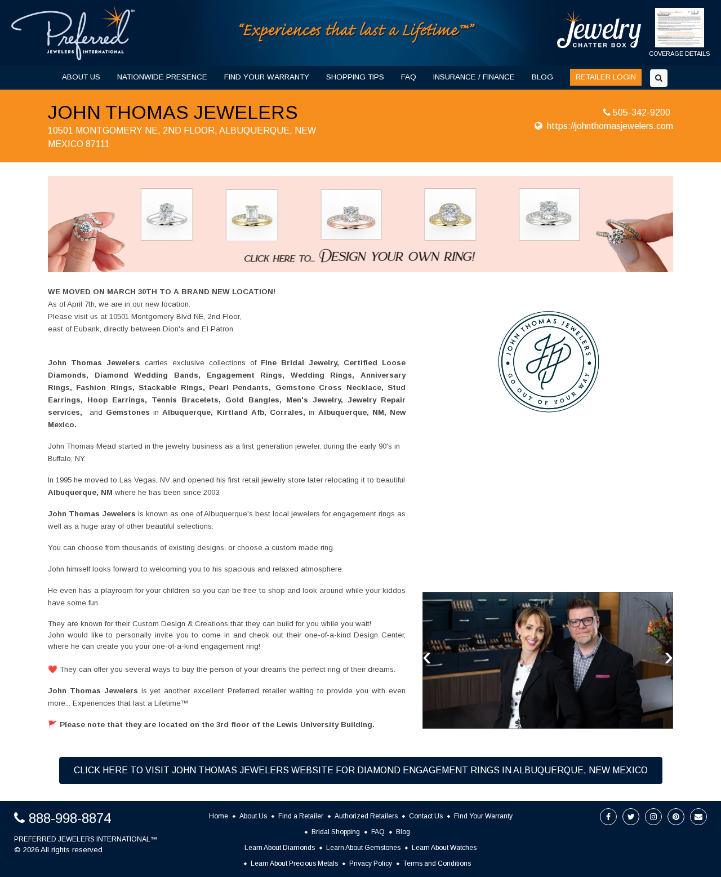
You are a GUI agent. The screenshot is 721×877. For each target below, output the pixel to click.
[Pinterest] (675, 816)
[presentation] (426, 656)
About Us (253, 816)
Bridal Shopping (335, 832)
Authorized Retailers (366, 816)
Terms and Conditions (437, 863)
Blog (403, 832)
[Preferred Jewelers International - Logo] (73, 33)
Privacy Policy (370, 863)
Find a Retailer (300, 816)
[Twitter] (630, 816)
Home (218, 816)
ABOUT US (81, 77)
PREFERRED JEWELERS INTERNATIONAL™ (85, 839)
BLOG (542, 77)
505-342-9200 (641, 112)
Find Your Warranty (483, 816)
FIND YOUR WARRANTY (266, 77)
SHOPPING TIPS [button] (355, 77)
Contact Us (426, 816)
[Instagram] (653, 816)
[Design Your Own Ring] (360, 223)
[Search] (658, 78)
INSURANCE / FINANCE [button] (474, 77)
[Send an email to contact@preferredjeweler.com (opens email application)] (698, 816)
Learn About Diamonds (279, 848)
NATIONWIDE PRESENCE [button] (162, 77)
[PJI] (357, 32)
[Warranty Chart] (680, 33)
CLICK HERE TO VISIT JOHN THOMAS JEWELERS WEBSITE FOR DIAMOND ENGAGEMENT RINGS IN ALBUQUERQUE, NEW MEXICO (361, 770)
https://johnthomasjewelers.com (610, 126)
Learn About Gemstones (363, 848)
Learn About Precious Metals (294, 863)
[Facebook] (608, 816)
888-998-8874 (70, 818)
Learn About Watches (444, 848)
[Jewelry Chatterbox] (599, 29)
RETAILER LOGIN (606, 77)
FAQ (408, 77)
